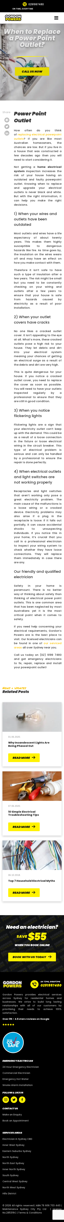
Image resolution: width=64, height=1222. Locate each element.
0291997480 (36, 4)
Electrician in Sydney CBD (17, 1139)
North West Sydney (13, 1187)
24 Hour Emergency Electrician (20, 1067)
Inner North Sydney (13, 1169)
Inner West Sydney (13, 1145)
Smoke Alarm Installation (17, 1085)
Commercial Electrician (16, 1073)
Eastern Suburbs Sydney (16, 1151)
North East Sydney (13, 1163)
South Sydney (10, 1175)
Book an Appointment (15, 1120)
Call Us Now (32, 71)
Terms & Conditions (30, 1212)
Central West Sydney (14, 1181)
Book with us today (30, 957)
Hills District (9, 1193)
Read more (21, 758)
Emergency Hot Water (15, 1079)
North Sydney (10, 1157)
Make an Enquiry (12, 1114)
